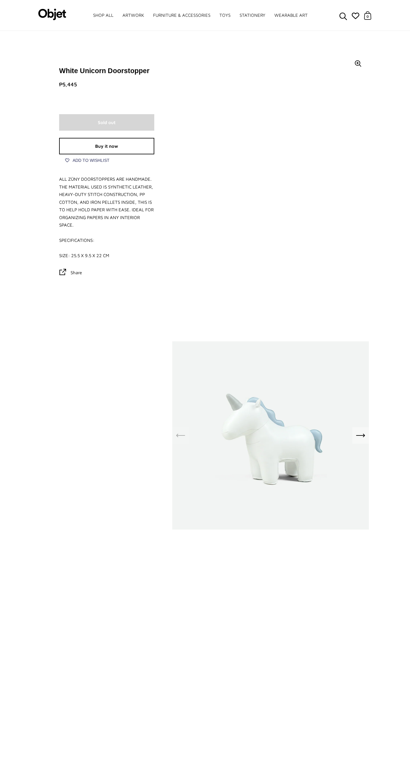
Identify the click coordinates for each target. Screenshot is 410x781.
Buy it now (106, 146)
